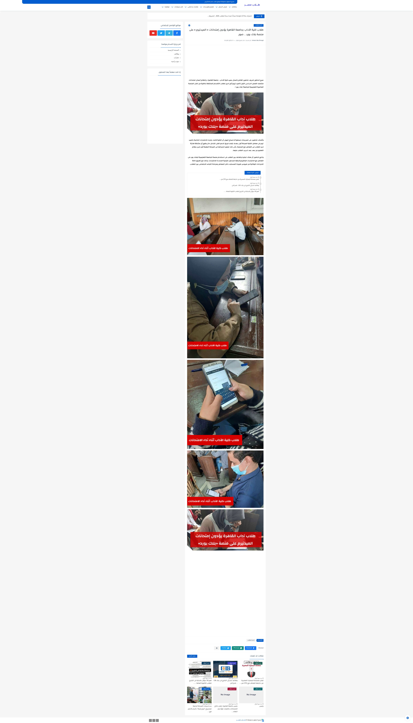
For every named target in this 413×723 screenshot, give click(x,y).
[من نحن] (153, 720)
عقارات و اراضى (193, 7)
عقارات (176, 58)
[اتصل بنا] (150, 720)
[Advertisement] (225, 62)
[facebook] (177, 33)
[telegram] (169, 33)
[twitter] (161, 33)
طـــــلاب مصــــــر (252, 5)
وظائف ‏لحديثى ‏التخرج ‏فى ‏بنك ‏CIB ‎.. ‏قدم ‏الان (245, 185)
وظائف (234, 7)
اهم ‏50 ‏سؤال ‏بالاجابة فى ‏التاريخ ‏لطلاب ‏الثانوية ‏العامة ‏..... (241, 191)
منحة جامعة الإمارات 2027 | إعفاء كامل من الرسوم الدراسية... (231, 16)
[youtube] (153, 33)
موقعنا (167, 7)
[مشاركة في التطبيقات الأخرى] (216, 648)
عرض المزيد (192, 656)
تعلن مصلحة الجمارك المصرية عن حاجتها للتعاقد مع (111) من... (239, 179)
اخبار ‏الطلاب (258, 25)
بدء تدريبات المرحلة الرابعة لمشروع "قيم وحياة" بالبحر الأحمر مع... (200, 709)
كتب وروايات (178, 7)
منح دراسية (175, 61)
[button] (250, 648)
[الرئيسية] (157, 720)
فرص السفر (223, 7)
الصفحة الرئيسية (173, 50)
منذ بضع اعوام (253, 177)
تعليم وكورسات (208, 7)
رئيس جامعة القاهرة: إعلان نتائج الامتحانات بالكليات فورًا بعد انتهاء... (225, 709)
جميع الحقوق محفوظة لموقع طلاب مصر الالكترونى (219, 2)
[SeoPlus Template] (262, 720)
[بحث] (149, 7)
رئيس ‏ (261, 706)
